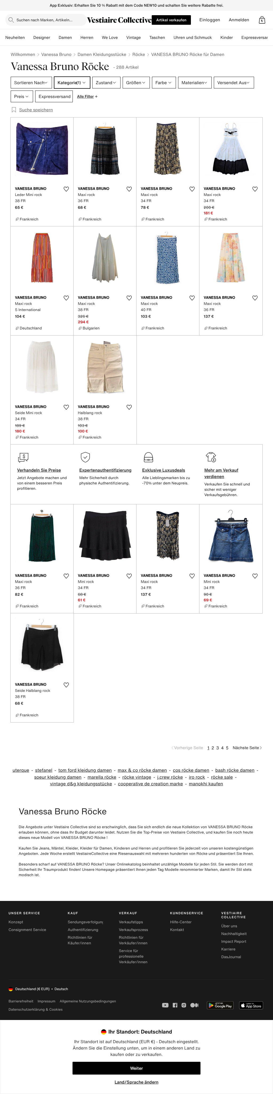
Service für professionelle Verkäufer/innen (133, 956)
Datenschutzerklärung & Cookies (35, 1009)
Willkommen (23, 54)
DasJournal (231, 957)
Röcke (139, 54)
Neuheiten (15, 37)
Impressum (46, 1001)
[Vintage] (145, 37)
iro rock (197, 777)
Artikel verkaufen (171, 20)
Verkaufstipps (131, 922)
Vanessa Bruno (56, 54)
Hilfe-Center (180, 922)
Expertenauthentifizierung (105, 470)
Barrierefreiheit (21, 1001)
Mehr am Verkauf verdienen (221, 473)
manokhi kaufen (206, 784)
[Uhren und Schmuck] (216, 37)
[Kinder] (237, 37)
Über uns (229, 926)
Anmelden (239, 20)
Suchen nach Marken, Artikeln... (45, 20)
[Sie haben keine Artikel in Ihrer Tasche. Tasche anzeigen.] (262, 20)
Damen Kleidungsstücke (102, 54)
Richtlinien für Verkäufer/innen (133, 940)
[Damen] (76, 37)
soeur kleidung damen (57, 777)
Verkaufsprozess (133, 930)
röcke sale (222, 777)
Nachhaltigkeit (234, 934)
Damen (65, 37)
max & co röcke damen (142, 770)
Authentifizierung (83, 930)
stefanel (43, 770)
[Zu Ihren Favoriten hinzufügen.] (66, 189)
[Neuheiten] (29, 37)
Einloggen (209, 20)
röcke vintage (136, 777)
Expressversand (256, 37)
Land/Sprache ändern (136, 1082)
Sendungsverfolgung (86, 922)
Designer (41, 37)
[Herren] (97, 37)
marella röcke (101, 777)
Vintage (133, 37)
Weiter (136, 1068)
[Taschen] (169, 37)
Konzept (16, 922)
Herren (87, 37)
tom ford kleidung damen (85, 770)
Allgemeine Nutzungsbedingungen (88, 1001)
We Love (110, 37)
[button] (262, 20)
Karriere (228, 949)
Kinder (226, 37)
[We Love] (122, 37)
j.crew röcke (170, 777)
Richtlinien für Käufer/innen (80, 940)
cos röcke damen (191, 770)
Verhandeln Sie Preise (39, 470)
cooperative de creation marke (150, 784)
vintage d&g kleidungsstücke (81, 784)
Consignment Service (27, 930)
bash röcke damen (235, 770)
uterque (21, 770)
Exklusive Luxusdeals (163, 470)
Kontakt (177, 930)
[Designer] (54, 37)
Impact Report (233, 941)
